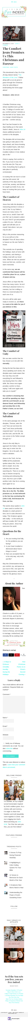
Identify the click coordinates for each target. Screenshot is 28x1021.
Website (5, 735)
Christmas (6, 67)
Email (5, 726)
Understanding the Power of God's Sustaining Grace (15, 895)
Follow (14, 906)
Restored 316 (12, 1013)
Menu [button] (15, 1)
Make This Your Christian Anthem (14, 999)
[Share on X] (11, 655)
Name (5, 717)
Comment (7, 694)
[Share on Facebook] (5, 655)
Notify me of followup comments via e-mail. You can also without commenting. (13, 747)
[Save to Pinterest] (17, 655)
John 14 (22, 129)
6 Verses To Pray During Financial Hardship (15, 855)
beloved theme (17, 1012)
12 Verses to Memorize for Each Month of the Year (16, 877)
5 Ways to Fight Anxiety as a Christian (14, 993)
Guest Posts (14, 67)
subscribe (9, 748)
